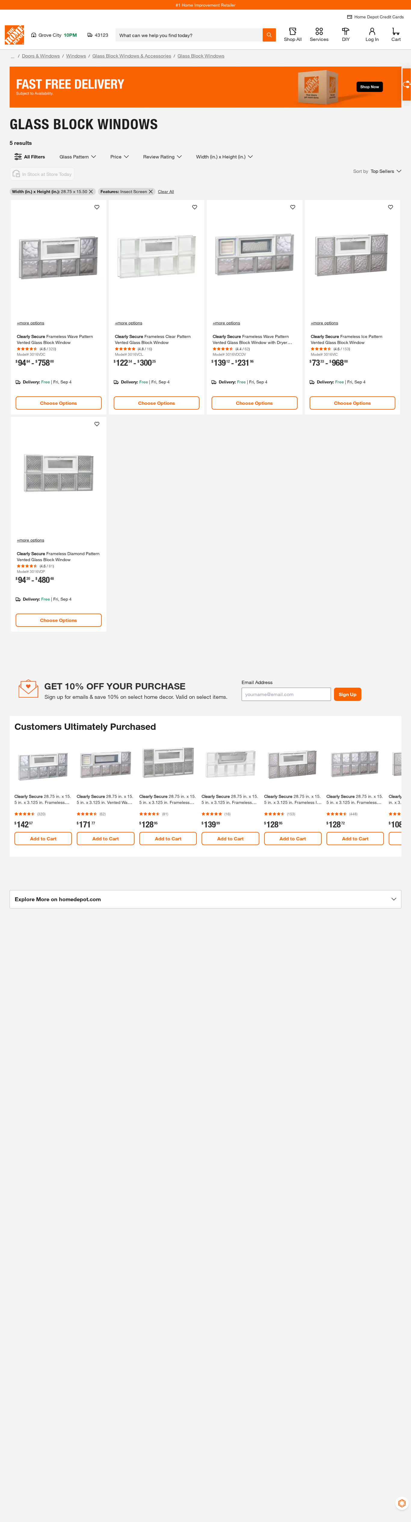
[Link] (59, 307)
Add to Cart (43, 838)
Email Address (257, 682)
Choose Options (58, 403)
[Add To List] (97, 207)
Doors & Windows (41, 55)
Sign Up (348, 694)
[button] (377, 171)
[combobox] (189, 35)
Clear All (166, 191)
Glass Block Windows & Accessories (131, 55)
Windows (76, 55)
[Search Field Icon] (269, 35)
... (13, 56)
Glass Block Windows (201, 55)
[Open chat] (407, 84)
